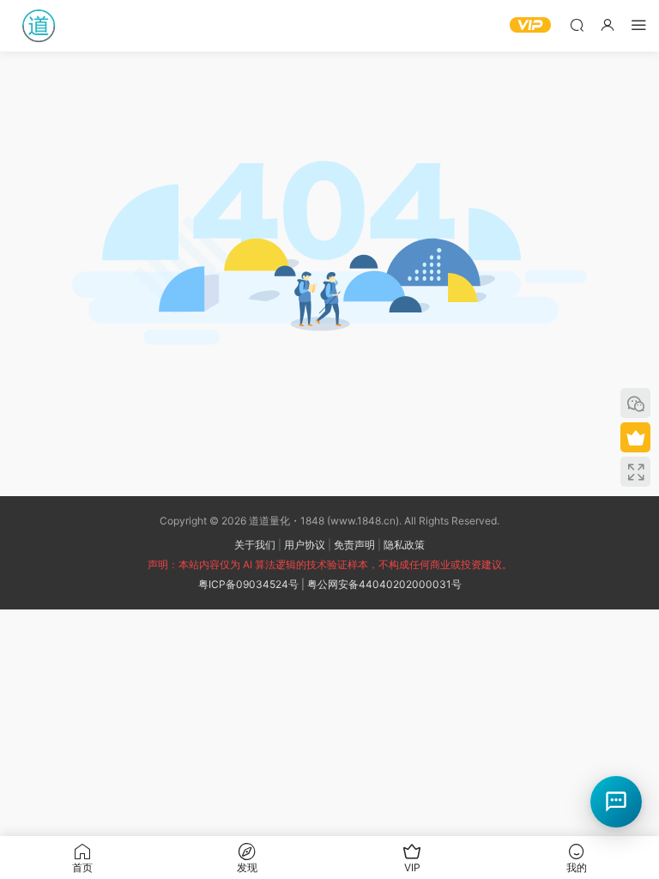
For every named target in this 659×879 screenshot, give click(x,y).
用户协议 (304, 544)
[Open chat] (616, 801)
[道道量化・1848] (38, 26)
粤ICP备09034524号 (248, 584)
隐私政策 (404, 544)
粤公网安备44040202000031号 (384, 584)
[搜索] (576, 24)
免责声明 (354, 544)
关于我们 (254, 544)
